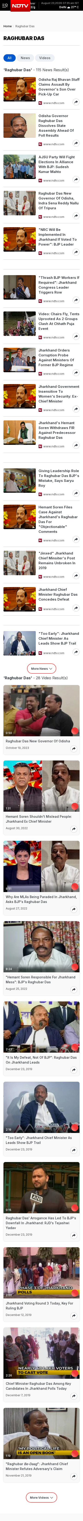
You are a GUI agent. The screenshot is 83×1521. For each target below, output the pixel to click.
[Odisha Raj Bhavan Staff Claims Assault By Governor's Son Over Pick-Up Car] (19, 91)
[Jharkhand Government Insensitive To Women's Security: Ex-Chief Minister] (19, 398)
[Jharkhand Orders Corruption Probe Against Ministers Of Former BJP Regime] (19, 362)
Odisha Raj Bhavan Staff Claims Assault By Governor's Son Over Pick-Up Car (59, 86)
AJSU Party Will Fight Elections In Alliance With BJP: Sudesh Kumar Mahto (57, 164)
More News (39, 668)
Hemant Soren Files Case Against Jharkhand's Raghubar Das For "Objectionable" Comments (58, 519)
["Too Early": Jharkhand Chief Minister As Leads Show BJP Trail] (19, 643)
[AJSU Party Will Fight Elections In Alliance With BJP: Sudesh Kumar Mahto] (19, 169)
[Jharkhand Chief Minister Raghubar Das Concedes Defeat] (19, 599)
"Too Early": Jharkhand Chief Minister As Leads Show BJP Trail (59, 638)
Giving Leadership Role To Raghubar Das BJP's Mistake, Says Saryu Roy (59, 478)
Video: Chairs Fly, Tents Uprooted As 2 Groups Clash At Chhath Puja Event (59, 321)
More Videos (39, 1497)
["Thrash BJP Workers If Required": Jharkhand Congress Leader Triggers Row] (19, 289)
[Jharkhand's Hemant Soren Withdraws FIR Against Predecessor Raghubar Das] (19, 434)
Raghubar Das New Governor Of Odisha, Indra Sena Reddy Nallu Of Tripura (59, 200)
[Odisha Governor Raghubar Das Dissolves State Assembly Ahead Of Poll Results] (19, 130)
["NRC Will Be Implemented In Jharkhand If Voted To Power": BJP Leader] (19, 241)
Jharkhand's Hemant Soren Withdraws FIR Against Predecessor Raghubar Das (57, 430)
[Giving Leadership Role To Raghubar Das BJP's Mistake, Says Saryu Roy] (19, 482)
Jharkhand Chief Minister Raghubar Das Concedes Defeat (58, 594)
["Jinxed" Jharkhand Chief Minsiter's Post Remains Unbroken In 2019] (19, 565)
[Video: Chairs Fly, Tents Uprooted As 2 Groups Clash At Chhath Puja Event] (19, 325)
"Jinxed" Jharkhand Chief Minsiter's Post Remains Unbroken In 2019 (57, 560)
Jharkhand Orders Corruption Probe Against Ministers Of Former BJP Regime (56, 357)
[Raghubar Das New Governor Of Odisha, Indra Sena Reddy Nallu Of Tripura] (19, 205)
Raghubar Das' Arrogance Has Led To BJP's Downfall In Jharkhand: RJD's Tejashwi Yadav (41, 1223)
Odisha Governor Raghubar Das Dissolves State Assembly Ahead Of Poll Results (56, 126)
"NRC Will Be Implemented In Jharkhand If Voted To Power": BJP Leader (58, 237)
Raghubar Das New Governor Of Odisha (38, 741)
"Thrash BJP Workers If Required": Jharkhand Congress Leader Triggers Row (59, 284)
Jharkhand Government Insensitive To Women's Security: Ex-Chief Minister (59, 393)
